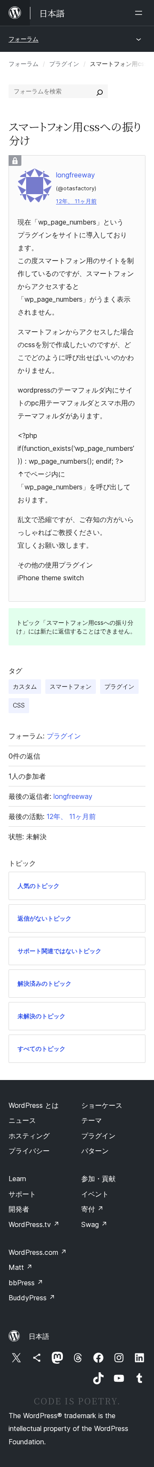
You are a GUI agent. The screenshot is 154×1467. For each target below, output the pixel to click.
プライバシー (29, 1150)
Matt (21, 1267)
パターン (95, 1150)
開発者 (19, 1209)
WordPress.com (38, 1252)
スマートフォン (71, 686)
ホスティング (29, 1135)
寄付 (92, 1209)
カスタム (25, 686)
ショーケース (101, 1105)
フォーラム (23, 38)
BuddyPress (32, 1297)
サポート (22, 1194)
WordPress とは (34, 1105)
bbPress (26, 1282)
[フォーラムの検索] (100, 91)
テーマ (91, 1120)
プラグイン (64, 63)
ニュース (22, 1120)
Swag (94, 1224)
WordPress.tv (34, 1224)
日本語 (39, 1336)
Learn (17, 1178)
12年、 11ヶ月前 (76, 201)
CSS (19, 705)
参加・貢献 (98, 1178)
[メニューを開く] (140, 13)
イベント (95, 1194)
